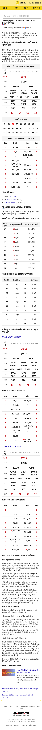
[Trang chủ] (21, 3)
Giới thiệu (9, 725)
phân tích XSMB (11, 200)
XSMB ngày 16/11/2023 (11, 337)
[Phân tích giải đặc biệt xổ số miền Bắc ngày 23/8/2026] (8, 672)
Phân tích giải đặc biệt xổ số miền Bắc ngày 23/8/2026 (28, 671)
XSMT (16, 8)
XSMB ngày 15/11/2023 (11, 446)
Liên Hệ (24, 725)
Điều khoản (32, 725)
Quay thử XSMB (34, 706)
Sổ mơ (21, 709)
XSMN (26, 8)
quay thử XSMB (10, 202)
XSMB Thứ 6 (12, 197)
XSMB (5, 8)
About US (17, 725)
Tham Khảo (24, 706)
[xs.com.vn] (21, 714)
